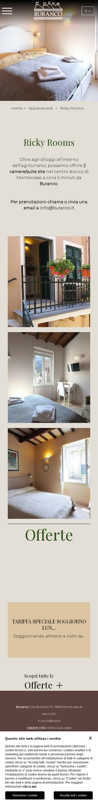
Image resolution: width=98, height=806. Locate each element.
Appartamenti (41, 108)
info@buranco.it (57, 208)
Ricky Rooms (72, 108)
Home (17, 108)
